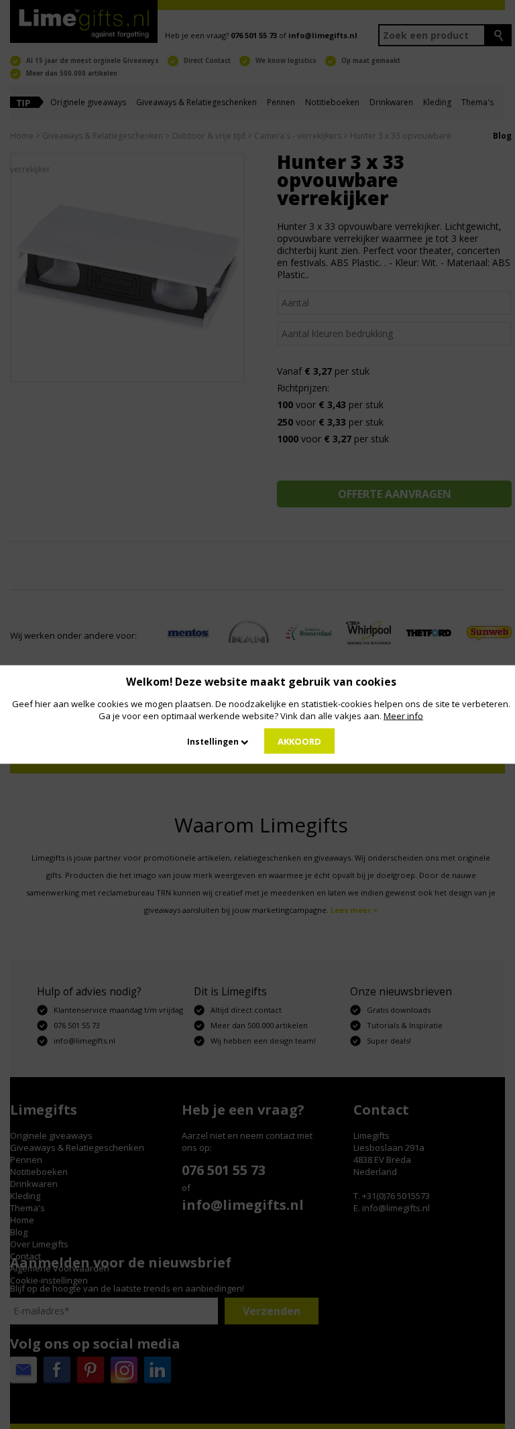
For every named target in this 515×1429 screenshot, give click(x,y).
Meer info (403, 716)
